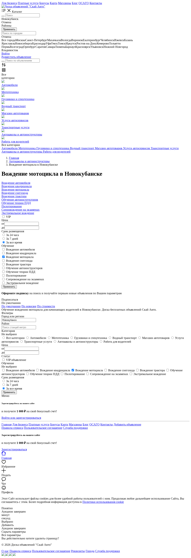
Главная (6, 424)
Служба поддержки (75, 427)
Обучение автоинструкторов (19, 199)
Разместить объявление (16, 56)
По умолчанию (11, 306)
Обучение (7, 363)
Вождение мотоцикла (15, 189)
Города (90, 551)
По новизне (28, 306)
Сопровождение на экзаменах (20, 209)
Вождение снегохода (14, 192)
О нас (5, 551)
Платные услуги (28, 3)
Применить (9, 29)
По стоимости (46, 306)
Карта (53, 3)
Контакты (96, 3)
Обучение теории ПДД (16, 203)
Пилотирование (11, 206)
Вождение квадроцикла (16, 186)
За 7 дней (12, 238)
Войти (5, 53)
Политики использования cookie (103, 501)
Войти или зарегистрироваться (21, 417)
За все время (14, 242)
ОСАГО (84, 3)
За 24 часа (12, 235)
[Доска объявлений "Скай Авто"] (23, 6)
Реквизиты (78, 551)
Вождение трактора (13, 196)
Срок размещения (12, 377)
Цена (4, 345)
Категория (8, 330)
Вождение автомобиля (15, 182)
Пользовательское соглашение (43, 427)
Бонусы (44, 3)
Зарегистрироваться (14, 449)
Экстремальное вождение (17, 213)
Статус (5, 356)
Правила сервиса (12, 427)
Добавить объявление (127, 424)
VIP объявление (16, 359)
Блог (75, 3)
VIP (8, 216)
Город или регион (12, 316)
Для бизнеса (9, 3)
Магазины (64, 3)
